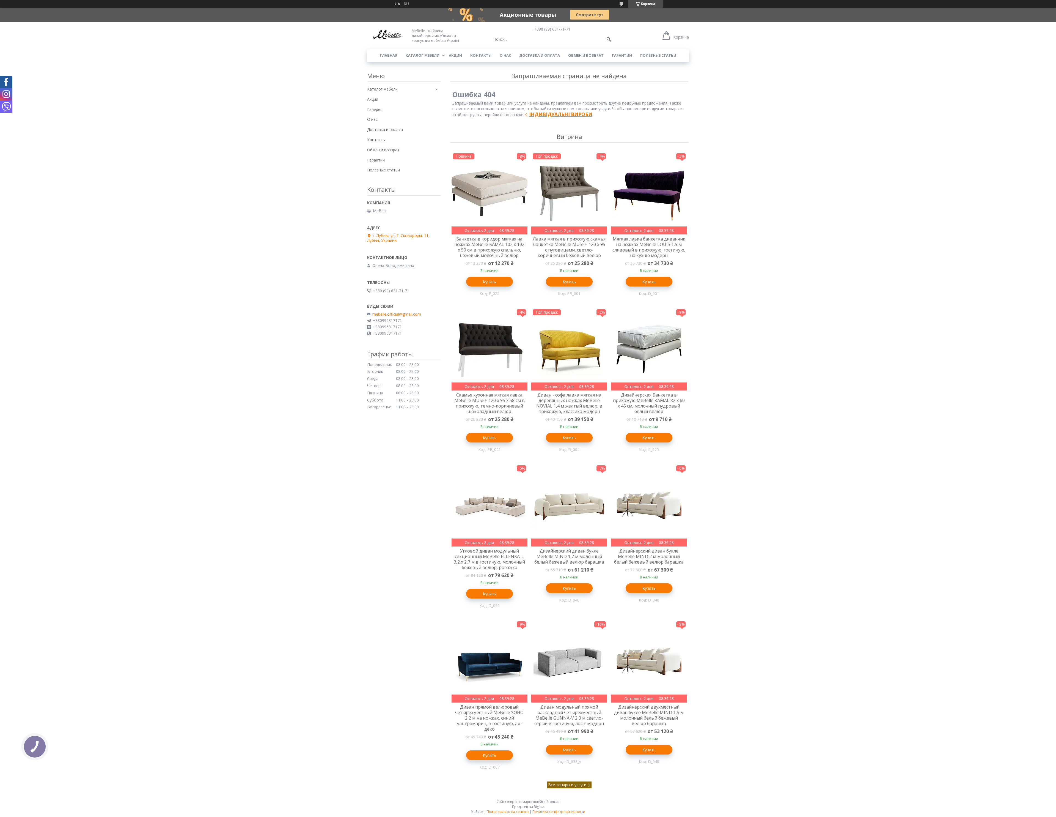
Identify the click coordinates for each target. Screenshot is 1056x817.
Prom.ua (553, 801)
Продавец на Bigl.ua (528, 806)
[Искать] (609, 39)
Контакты (480, 55)
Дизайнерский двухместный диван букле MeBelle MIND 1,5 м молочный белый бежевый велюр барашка (649, 715)
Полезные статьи (658, 55)
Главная (388, 55)
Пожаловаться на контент (508, 811)
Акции (455, 55)
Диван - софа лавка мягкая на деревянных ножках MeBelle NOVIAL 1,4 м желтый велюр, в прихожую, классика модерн (569, 403)
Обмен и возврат (586, 55)
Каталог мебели (422, 55)
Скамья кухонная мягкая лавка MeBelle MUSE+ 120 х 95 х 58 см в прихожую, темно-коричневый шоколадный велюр (489, 403)
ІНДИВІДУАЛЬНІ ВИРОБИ (560, 114)
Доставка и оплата (539, 55)
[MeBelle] (386, 35)
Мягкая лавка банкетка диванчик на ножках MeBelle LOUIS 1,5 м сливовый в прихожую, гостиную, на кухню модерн (648, 247)
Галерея (375, 109)
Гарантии (622, 55)
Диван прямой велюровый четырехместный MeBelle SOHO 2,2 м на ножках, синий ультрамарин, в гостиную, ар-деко (489, 718)
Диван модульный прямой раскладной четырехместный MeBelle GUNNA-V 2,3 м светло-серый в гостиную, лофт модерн (569, 715)
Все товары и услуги (567, 784)
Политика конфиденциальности (558, 811)
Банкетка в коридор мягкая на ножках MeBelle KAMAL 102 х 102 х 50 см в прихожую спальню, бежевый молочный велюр (489, 247)
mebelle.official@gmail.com (396, 314)
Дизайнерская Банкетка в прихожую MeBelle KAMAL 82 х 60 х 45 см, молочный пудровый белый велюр (649, 403)
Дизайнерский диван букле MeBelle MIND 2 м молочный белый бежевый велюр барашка (649, 556)
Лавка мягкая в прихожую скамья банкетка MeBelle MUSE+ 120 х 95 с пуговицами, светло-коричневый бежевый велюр (569, 247)
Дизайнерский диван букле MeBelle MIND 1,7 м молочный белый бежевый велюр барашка (569, 556)
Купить (489, 281)
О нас (505, 55)
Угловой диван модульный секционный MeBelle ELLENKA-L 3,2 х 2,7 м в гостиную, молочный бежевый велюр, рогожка (489, 559)
